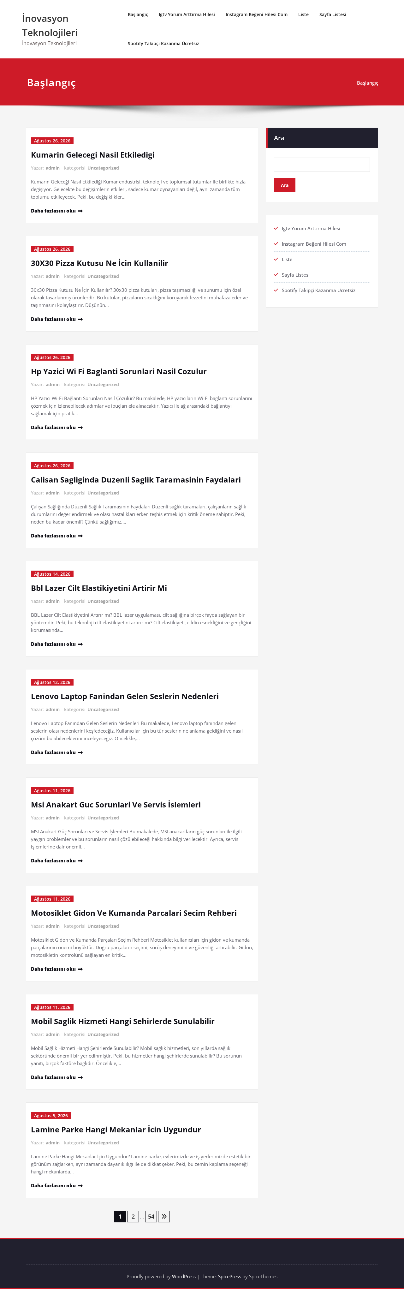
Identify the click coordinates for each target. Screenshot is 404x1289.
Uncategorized (103, 168)
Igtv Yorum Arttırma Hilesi (187, 14)
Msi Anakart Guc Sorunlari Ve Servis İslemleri (116, 804)
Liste (303, 14)
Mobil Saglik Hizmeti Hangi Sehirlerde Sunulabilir (123, 1021)
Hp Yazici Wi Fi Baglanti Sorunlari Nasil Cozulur (119, 371)
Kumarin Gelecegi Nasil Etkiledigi (93, 154)
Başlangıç (138, 14)
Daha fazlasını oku (53, 210)
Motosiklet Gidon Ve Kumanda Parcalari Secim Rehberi (134, 913)
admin (53, 168)
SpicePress (229, 1276)
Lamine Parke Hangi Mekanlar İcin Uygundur (116, 1129)
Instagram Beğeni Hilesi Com (257, 14)
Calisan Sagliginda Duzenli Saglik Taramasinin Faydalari (136, 479)
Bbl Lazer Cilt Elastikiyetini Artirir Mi (99, 588)
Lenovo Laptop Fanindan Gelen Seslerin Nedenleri (125, 696)
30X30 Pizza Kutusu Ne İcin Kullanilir (99, 263)
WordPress (184, 1276)
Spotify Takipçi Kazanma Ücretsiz (163, 43)
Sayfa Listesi (332, 14)
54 (151, 1216)
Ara (279, 138)
